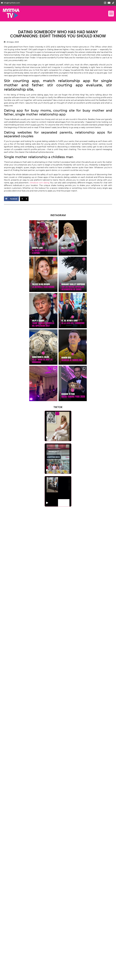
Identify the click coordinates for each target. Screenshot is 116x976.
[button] (11, 199)
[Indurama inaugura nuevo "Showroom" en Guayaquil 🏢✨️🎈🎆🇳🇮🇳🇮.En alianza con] (58, 491)
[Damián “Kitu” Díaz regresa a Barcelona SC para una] (73, 347)
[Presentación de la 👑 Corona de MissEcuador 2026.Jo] (73, 383)
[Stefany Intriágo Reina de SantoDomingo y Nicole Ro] (43, 383)
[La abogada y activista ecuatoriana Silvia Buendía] (43, 274)
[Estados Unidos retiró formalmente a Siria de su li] (73, 310)
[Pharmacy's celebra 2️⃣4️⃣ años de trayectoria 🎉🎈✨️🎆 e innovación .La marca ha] (58, 458)
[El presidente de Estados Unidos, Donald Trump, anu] (43, 310)
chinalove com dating (39, 183)
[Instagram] (105, 3)
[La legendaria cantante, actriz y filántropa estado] (73, 237)
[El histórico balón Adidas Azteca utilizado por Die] (43, 347)
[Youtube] (109, 3)
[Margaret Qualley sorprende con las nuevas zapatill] (73, 274)
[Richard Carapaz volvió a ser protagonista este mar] (43, 237)
